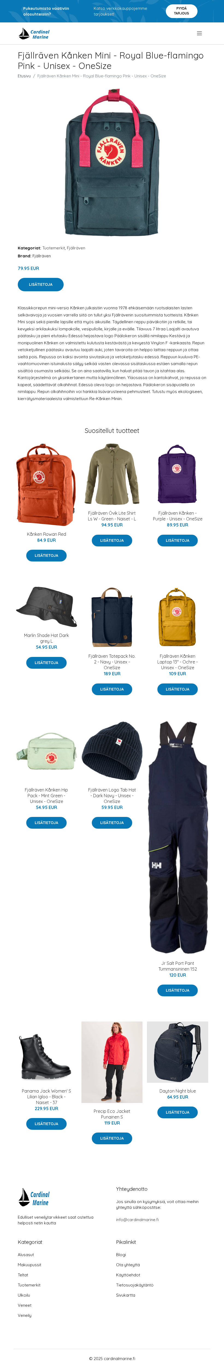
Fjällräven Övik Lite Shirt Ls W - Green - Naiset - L (112, 516)
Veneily (24, 1315)
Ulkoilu (24, 1295)
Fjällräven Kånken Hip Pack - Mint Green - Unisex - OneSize (46, 795)
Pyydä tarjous (181, 10)
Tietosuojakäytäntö (135, 1285)
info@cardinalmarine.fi (137, 1219)
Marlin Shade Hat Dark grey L (46, 638)
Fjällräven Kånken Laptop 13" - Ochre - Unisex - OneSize (177, 661)
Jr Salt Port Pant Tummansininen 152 (177, 966)
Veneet (24, 1305)
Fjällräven (76, 248)
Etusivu (24, 75)
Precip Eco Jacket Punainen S (112, 1114)
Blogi (121, 1254)
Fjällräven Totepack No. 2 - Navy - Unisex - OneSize (112, 661)
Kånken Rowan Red (46, 534)
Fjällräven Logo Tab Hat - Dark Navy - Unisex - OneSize (112, 795)
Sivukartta (125, 1295)
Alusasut (26, 1254)
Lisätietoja (40, 284)
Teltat (23, 1274)
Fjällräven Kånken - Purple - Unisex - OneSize (177, 516)
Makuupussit (29, 1264)
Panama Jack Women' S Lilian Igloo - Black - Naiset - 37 (46, 1096)
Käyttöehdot (128, 1274)
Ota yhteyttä (128, 1264)
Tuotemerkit (53, 248)
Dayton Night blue (178, 1091)
